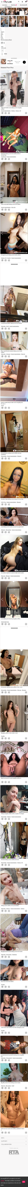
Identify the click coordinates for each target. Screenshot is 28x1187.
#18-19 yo (3, 502)
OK (23, 1181)
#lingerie (24, 690)
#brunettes (3, 456)
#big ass (3, 576)
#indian (3, 984)
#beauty (19, 456)
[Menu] (22, 1)
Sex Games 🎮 (23, 5)
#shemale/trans (5, 621)
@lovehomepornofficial (6, 39)
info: (2, 1138)
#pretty (9, 258)
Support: (4, 1141)
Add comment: (3, 47)
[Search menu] (18, 1)
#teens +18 (18, 110)
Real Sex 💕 (14, 5)
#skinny (9, 816)
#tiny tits (13, 207)
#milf (7, 326)
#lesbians (14, 954)
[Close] (26, 1181)
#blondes (3, 326)
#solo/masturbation (6, 110)
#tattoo (13, 110)
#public (3, 736)
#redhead (3, 156)
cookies (2, 1180)
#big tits (23, 354)
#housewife (9, 1058)
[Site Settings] (25, 1)
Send (5, 53)
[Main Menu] (2, 1)
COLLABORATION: (6, 1144)
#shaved (8, 354)
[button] (3, 11)
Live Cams (4, 5)
